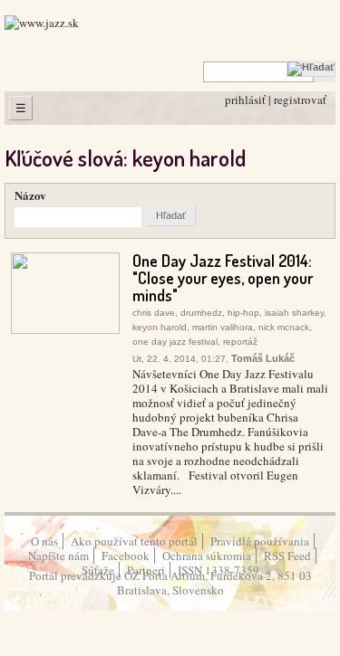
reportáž (240, 342)
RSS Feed (287, 555)
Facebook (126, 555)
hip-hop (243, 313)
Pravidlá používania (259, 541)
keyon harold (159, 327)
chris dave (153, 313)
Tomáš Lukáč (263, 358)
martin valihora (222, 327)
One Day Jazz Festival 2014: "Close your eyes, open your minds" (222, 278)
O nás (44, 541)
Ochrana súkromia (206, 555)
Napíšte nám (58, 555)
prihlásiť (245, 99)
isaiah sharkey (294, 313)
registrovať (300, 99)
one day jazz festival (175, 342)
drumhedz (201, 313)
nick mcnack (283, 327)
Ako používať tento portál (134, 541)
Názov (30, 195)
